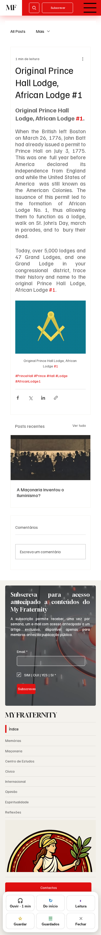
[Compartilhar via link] (55, 397)
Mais (40, 31)
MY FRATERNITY (31, 715)
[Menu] (90, 7)
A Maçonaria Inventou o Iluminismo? (40, 492)
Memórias (13, 740)
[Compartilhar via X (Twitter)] (30, 397)
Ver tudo (79, 425)
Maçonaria (13, 751)
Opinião (11, 791)
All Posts (17, 31)
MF (11, 8)
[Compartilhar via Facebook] (17, 397)
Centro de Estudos (19, 761)
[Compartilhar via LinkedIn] (43, 397)
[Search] (34, 8)
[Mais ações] (83, 58)
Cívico (10, 771)
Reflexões (13, 812)
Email (22, 651)
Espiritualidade (17, 802)
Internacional (15, 781)
